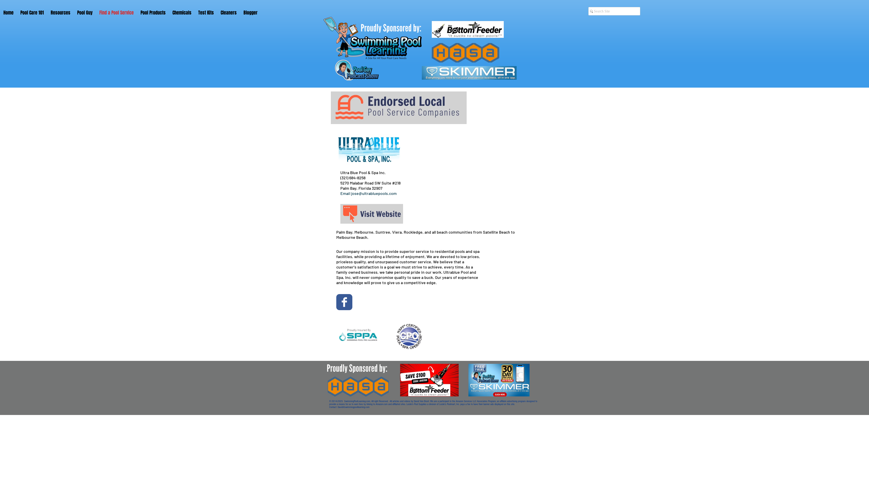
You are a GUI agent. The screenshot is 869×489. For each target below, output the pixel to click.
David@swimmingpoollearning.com (354, 407)
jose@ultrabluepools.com (374, 193)
